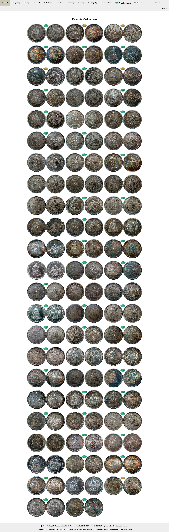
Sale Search (49, 3)
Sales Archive (106, 3)
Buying (81, 3)
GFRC (5, 3)
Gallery (26, 3)
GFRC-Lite (138, 3)
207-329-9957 (97, 526)
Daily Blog (16, 3)
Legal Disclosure (126, 529)
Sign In (164, 8)
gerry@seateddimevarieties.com (117, 526)
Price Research (125, 3)
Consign (71, 3)
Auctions (60, 3)
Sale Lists (37, 3)
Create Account (161, 3)
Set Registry (92, 3)
